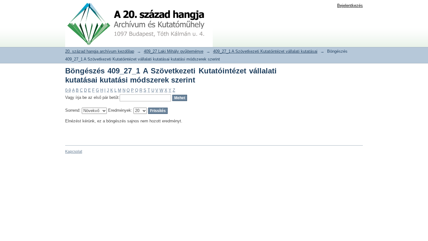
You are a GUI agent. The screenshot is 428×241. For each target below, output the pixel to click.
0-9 (68, 90)
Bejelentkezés (350, 5)
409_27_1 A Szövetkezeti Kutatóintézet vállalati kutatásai (265, 51)
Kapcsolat (73, 151)
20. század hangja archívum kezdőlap (99, 51)
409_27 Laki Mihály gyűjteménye (173, 51)
